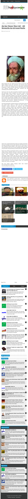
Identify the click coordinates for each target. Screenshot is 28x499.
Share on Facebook (8, 168)
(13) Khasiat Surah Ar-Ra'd (10, 420)
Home (4, 1)
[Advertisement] (15, 13)
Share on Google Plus (8, 172)
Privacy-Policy (17, 1)
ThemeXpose (18, 497)
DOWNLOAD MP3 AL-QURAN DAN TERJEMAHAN (15, 373)
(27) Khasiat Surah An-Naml (10, 360)
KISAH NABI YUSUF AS (10, 386)
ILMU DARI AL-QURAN (17, 495)
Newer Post (3, 282)
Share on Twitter (19, 168)
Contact (12, 1)
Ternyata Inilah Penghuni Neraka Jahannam (14, 399)
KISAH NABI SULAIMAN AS (10, 367)
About (8, 1)
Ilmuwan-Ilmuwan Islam (6, 31)
